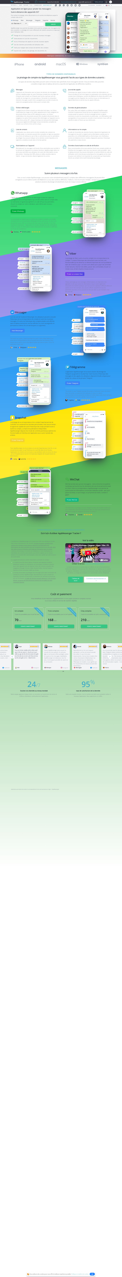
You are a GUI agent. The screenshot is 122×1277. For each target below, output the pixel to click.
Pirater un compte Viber (75, 274)
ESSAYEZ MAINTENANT (28, 626)
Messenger (29, 20)
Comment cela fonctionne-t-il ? (96, 580)
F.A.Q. (31, 5)
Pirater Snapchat (17, 440)
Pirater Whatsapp (18, 211)
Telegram (37, 20)
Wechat (53, 20)
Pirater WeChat (72, 500)
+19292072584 (42, 2)
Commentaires (38, 5)
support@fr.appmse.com (85, 2)
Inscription (99, 5)
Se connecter (91, 5)
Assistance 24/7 (47, 5)
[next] (110, 657)
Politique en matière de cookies (80, 1274)
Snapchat (45, 20)
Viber (22, 20)
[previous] (12, 657)
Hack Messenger (17, 331)
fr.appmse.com (84, 47)
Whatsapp (15, 20)
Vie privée (25, 5)
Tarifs (20, 5)
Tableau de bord (99, 2)
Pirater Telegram (72, 383)
